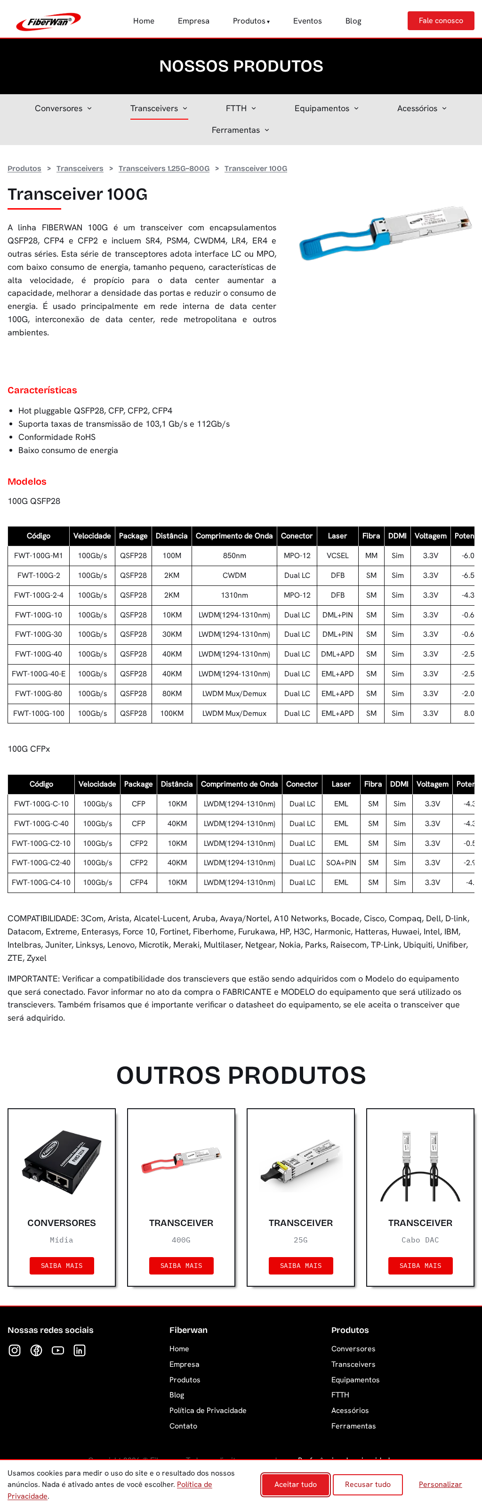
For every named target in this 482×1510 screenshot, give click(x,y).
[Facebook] (36, 1350)
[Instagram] (15, 1350)
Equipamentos (322, 108)
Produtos (249, 21)
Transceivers (154, 108)
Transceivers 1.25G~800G (164, 168)
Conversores (58, 108)
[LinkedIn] (79, 1350)
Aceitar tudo (295, 1484)
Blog (353, 21)
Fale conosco (441, 20)
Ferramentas (236, 129)
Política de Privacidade (208, 1410)
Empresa (193, 21)
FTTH (236, 108)
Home (143, 21)
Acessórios (417, 108)
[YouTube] (58, 1350)
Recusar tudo (368, 1484)
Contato (183, 1426)
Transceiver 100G (256, 168)
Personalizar (440, 1484)
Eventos (307, 21)
